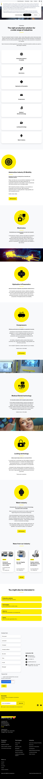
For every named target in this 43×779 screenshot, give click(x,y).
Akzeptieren (27, 14)
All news (21, 577)
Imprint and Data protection (34, 773)
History (2, 763)
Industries (31, 740)
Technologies (18, 740)
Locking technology (33, 752)
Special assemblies (19, 752)
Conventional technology (6, 748)
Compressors (32, 748)
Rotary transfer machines (6, 746)
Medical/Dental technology (34, 750)
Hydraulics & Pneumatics (34, 746)
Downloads (27, 1)
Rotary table (17, 742)
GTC (40, 773)
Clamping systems (19, 750)
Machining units (18, 746)
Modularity (17, 748)
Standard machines (5, 744)
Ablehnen (35, 14)
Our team (3, 765)
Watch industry (32, 754)
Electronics (31, 744)
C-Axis (16, 744)
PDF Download (13, 198)
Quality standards (4, 769)
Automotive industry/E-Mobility (35, 742)
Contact (35, 1)
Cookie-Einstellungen (19, 14)
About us (3, 759)
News (32, 1)
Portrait (2, 762)
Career (2, 767)
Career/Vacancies (20, 1)
